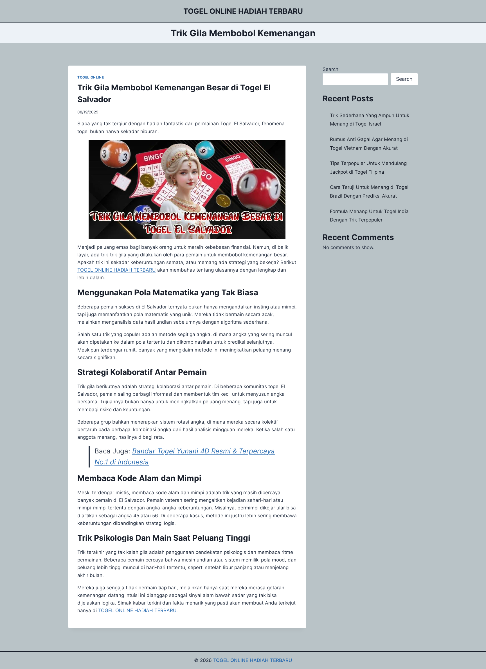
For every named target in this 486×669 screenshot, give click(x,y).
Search (330, 69)
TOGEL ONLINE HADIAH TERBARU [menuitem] (116, 270)
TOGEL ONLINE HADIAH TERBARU (252, 660)
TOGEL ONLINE (90, 77)
